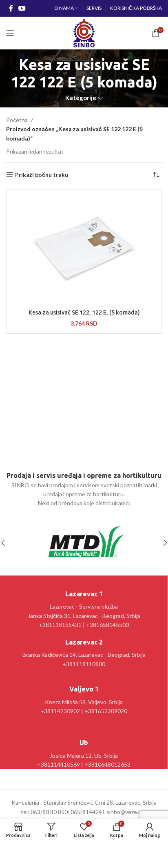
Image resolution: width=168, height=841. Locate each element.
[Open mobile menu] (10, 33)
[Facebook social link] (10, 8)
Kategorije (80, 98)
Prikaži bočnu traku (41, 175)
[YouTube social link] (21, 8)
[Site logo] (83, 32)
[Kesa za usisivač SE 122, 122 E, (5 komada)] (84, 248)
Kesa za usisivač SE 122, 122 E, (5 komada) (84, 312)
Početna (17, 119)
